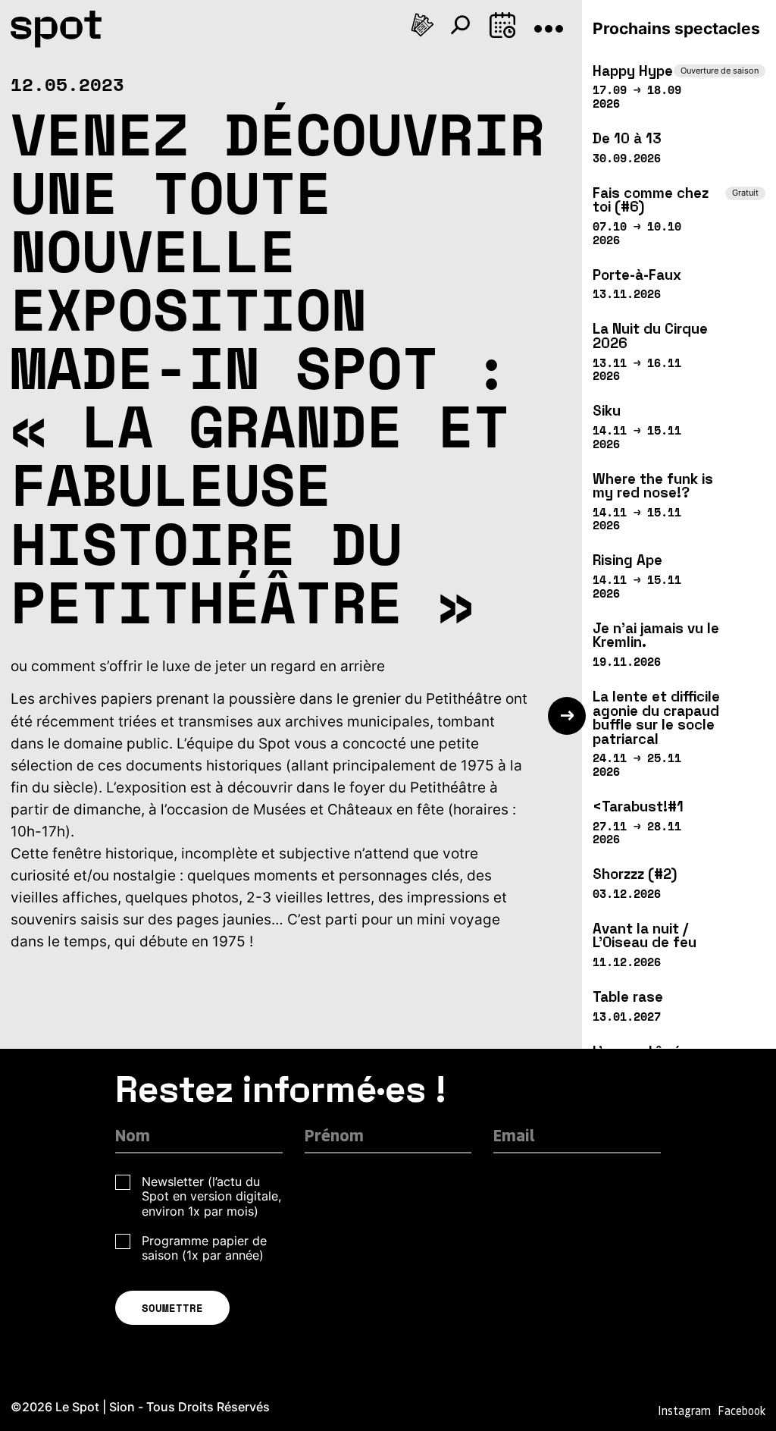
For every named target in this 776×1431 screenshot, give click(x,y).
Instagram (684, 1410)
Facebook (741, 1410)
